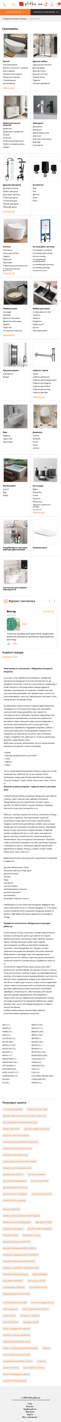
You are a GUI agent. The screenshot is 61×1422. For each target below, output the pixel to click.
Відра (35, 489)
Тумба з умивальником (14, 144)
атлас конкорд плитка (42, 1302)
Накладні (7, 312)
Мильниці (37, 501)
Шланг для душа (10, 191)
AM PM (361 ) (8, 1041)
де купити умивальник (14, 1181)
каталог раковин (36, 1174)
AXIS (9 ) (5, 1082)
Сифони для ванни (41, 377)
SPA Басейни (9, 485)
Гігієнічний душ (10, 200)
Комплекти (38, 145)
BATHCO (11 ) (37, 1028)
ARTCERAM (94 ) (9, 1069)
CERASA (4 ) (36, 1062)
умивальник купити (13, 1174)
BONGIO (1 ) (37, 1048)
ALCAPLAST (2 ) (8, 1038)
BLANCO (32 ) (37, 1041)
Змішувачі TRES (44, 1222)
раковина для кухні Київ (15, 1154)
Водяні (6, 377)
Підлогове (7, 438)
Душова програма (12, 184)
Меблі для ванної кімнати (11, 124)
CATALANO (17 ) (38, 1058)
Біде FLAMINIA (40, 1274)
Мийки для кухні (41, 308)
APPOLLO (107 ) (9, 1045)
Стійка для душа (10, 197)
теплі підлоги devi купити (36, 1309)
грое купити (9, 1315)
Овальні (36, 318)
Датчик (36, 194)
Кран (35, 197)
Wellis (5, 495)
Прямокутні (38, 324)
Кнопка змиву (39, 256)
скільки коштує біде (37, 1109)
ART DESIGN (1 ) (9, 1065)
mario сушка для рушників (16, 1354)
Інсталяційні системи (43, 246)
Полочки (7, 137)
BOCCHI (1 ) (37, 1045)
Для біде (36, 142)
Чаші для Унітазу (31, 1235)
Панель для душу (11, 203)
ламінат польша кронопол (16, 1335)
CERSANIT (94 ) (38, 1065)
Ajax (34, 188)
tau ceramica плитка (34, 1367)
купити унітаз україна (14, 1200)
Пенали (6, 134)
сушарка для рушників (14, 1380)
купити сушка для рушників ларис (20, 1348)
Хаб (34, 191)
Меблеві (7, 315)
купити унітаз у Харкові (15, 1194)
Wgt (5, 492)
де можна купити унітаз (15, 1187)
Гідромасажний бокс (42, 64)
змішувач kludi (30, 1322)
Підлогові (7, 259)
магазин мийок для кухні (36, 1128)
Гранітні (36, 315)
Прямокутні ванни (11, 77)
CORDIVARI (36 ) (39, 1079)
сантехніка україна (13, 1109)
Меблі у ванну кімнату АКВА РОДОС (21, 1215)
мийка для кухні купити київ (17, 1148)
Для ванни (37, 126)
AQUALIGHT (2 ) (9, 1048)
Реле (35, 200)
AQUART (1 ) (7, 1052)
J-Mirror (36, 448)
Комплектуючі (40, 547)
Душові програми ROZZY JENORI (19, 1248)
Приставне (8, 441)
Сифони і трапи (40, 370)
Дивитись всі (9, 87)
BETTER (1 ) (36, 1038)
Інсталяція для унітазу (43, 253)
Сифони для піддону (42, 383)
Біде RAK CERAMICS (13, 1280)
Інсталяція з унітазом (42, 250)
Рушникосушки (11, 370)
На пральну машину (12, 330)
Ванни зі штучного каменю (15, 67)
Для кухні (37, 135)
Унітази (7, 246)
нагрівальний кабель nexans (18, 1361)
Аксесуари (38, 485)
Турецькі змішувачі (13, 1228)
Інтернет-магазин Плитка (14, 18)
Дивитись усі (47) (10, 656)
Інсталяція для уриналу (43, 264)
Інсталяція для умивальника (39, 260)
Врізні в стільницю (11, 318)
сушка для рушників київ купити (19, 1161)
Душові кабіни (40, 61)
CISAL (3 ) (36, 1072)
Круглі (35, 327)
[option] (30, 627)
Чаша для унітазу (11, 253)
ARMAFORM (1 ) (9, 1058)
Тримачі (36, 498)
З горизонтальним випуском (11, 269)
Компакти (7, 250)
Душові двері (39, 67)
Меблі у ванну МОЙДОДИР (17, 1222)
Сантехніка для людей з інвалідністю (15, 588)
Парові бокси (39, 77)
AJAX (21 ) (6, 1035)
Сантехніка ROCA (38, 1287)
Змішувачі (38, 123)
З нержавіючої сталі (42, 312)
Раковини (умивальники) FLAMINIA (20, 1254)
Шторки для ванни (41, 83)
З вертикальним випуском (15, 265)
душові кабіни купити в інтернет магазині (24, 1115)
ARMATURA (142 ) (9, 1062)
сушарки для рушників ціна (17, 1167)
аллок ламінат (10, 1309)
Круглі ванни (9, 71)
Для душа (37, 129)
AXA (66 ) (6, 1079)
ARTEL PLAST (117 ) (10, 1072)
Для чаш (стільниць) (42, 139)
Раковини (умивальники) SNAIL (19, 1261)
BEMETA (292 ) (38, 1031)
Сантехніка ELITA (36, 1280)
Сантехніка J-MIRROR (14, 1287)
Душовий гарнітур (11, 194)
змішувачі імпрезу (29, 1315)
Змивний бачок (40, 270)
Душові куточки (40, 74)
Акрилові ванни (10, 64)
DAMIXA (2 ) (37, 1082)
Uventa (36, 435)
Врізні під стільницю (12, 321)
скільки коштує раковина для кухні (20, 1141)
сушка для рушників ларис (16, 1341)
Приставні (7, 262)
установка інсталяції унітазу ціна (20, 1122)
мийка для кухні (11, 1128)
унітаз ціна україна (42, 1194)
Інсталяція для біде (41, 267)
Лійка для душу (10, 207)
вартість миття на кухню (15, 1135)
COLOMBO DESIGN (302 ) (43, 1075)
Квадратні (37, 321)
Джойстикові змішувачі (40, 1228)
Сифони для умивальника (44, 380)
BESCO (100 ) (37, 1035)
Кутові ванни (9, 83)
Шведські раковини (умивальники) (21, 1267)
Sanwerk (36, 438)
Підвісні (6, 256)
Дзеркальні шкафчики (13, 131)
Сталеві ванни (9, 80)
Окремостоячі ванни (12, 74)
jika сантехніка (10, 1322)
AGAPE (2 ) (6, 1028)
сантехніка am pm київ (15, 1302)
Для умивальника (41, 132)
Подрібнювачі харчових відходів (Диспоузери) (15, 548)
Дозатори (37, 509)
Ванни (6, 61)
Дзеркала (7, 128)
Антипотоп (38, 184)
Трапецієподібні (40, 330)
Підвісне (6, 435)
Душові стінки (39, 71)
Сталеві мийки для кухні (15, 1274)
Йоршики (37, 492)
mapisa (46, 1348)
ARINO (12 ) (7, 1055)
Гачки (35, 495)
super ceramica (11, 1367)
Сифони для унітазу (41, 389)
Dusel (35, 445)
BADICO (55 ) (37, 1024)
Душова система (10, 188)
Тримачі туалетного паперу (42, 505)
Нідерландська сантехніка (16, 1293)
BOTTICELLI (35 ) (39, 1052)
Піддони (36, 80)
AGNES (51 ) (7, 1031)
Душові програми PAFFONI (16, 1241)
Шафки (6, 147)
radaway (41, 1361)
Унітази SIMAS (10, 1235)
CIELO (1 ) (36, 1069)
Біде (5, 432)
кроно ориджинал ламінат (16, 1328)
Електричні (8, 373)
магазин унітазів (39, 1181)
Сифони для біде (40, 392)
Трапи (35, 373)
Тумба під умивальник (13, 141)
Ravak (35, 441)
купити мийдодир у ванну (16, 1374)
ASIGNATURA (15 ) (10, 1075)
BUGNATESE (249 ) (39, 1055)
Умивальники (10, 308)
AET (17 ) (6, 1024)
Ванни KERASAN (11, 1209)
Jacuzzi (6, 489)
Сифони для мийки (41, 386)
